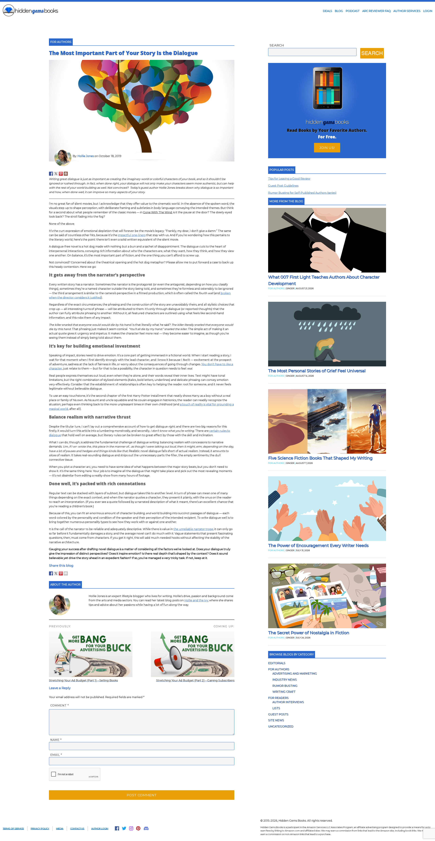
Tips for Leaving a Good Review (289, 178)
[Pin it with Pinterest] (61, 573)
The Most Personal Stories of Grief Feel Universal (317, 370)
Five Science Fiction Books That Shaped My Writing (320, 458)
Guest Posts (278, 714)
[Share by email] (66, 573)
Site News (276, 720)
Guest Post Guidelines (283, 185)
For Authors (278, 669)
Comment (59, 705)
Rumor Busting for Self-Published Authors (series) (302, 192)
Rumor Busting (284, 685)
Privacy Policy (40, 828)
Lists (276, 708)
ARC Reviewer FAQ (376, 11)
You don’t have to (213, 364)
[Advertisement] (217, 22)
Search (276, 45)
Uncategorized (280, 726)
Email (56, 754)
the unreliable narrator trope (193, 529)
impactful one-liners (131, 235)
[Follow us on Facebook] (51, 174)
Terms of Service (13, 828)
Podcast (353, 11)
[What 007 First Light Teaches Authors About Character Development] (327, 241)
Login (427, 11)
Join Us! (327, 148)
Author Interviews (288, 702)
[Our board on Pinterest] (61, 174)
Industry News (284, 679)
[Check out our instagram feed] (66, 174)
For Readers (278, 697)
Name (56, 739)
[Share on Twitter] (56, 573)
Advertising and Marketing (294, 673)
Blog (339, 11)
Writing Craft (283, 691)
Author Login (99, 828)
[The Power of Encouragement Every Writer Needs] (327, 509)
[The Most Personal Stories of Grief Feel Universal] (327, 335)
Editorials (276, 663)
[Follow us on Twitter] (56, 174)
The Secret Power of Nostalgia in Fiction (308, 632)
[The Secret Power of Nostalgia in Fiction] (327, 596)
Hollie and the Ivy (196, 600)
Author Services (406, 11)
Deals (327, 11)
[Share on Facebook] (51, 573)
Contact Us (77, 828)
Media (59, 828)
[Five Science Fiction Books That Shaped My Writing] (327, 422)
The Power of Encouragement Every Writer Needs (318, 545)
